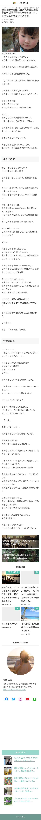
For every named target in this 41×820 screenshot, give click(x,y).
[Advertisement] (20, 726)
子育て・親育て (9, 22)
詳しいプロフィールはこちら (14, 690)
